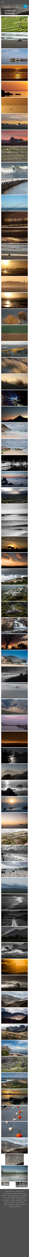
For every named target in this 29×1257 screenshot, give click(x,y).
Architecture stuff (19, 1191)
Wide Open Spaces (9, 1204)
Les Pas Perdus (23, 1195)
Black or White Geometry (19, 1193)
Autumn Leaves (8, 1193)
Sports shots (12, 1202)
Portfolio (12, 1200)
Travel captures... (21, 1202)
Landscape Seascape (12, 1195)
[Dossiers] (2, 2)
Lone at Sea (7, 1197)
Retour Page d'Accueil (14, 1206)
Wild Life (17, 1204)
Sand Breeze (19, 1200)
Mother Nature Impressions (18, 1197)
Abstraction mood (9, 1191)
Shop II (6, 1202)
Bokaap (4, 1195)
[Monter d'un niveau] (3, 10)
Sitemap (23, 1204)
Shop (25, 1200)
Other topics (6, 1200)
